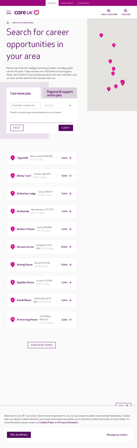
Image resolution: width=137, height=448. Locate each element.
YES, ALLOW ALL (19, 435)
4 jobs (64, 158)
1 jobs (64, 211)
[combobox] (58, 105)
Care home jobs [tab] (20, 93)
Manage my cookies (117, 435)
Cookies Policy (46, 422)
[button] (101, 35)
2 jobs (64, 229)
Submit (66, 127)
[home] (8, 22)
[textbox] (58, 105)
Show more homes (42, 345)
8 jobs (64, 246)
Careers (52, 3)
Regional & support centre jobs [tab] (60, 93)
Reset (17, 127)
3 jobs (64, 193)
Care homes (67, 3)
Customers (83, 3)
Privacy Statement (68, 422)
